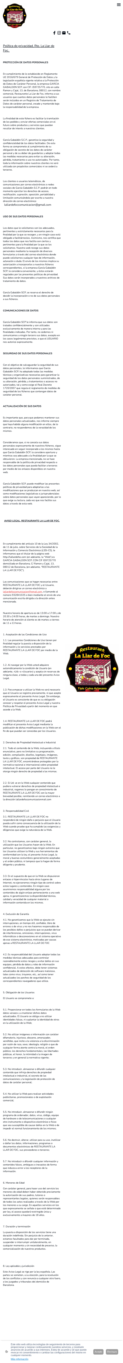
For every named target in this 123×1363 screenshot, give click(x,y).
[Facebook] (54, 33)
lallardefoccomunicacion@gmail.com (22, 591)
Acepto (98, 1351)
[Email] (64, 33)
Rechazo (112, 1351)
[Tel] (68, 33)
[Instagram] (59, 33)
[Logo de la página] (14, 15)
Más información (19, 1359)
